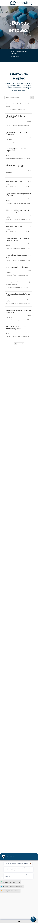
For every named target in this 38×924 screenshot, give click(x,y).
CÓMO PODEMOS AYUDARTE (19, 51)
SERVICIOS (14, 53)
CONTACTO (14, 59)
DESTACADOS (15, 56)
